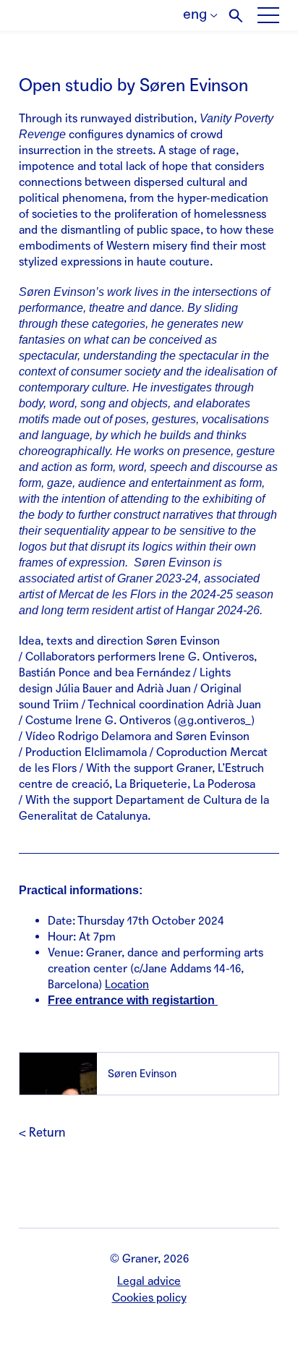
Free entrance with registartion (133, 1000)
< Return (42, 1132)
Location (127, 984)
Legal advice (149, 1281)
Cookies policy (149, 1297)
